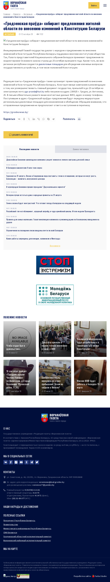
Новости (16, 13)
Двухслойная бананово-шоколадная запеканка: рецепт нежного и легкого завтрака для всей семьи (48, 159)
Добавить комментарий (22, 134)
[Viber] (39, 119)
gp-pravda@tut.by (34, 91)
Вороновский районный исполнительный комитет (27, 540)
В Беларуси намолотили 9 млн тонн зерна (24, 167)
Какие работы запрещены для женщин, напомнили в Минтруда (33, 238)
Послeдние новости (29, 149)
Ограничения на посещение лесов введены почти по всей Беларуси (34, 230)
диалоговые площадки (51, 64)
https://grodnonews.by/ (15, 112)
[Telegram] (53, 119)
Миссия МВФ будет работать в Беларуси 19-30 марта (90, 384)
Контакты (9, 472)
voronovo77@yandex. (42, 485)
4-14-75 (36, 492)
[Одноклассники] (24, 119)
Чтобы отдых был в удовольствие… (15, 347)
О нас (6, 428)
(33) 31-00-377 (18, 498)
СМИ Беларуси (10, 532)
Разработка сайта (82, 576)
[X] (29, 119)
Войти (94, 5)
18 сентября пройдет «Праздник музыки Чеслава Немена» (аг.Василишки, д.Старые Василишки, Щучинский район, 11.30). (18, 379)
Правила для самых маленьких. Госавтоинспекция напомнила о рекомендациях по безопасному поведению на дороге (52, 221)
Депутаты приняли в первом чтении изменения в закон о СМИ (54, 345)
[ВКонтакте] (19, 119)
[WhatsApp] (43, 119)
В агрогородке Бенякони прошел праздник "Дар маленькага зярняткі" (36, 186)
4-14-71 (38, 495)
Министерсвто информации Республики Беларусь (27, 528)
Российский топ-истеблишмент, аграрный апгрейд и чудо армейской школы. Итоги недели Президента (50, 211)
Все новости (55, 245)
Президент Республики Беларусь (19, 520)
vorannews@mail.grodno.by (51, 482)
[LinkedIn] (34, 119)
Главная (6, 13)
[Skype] (48, 119)
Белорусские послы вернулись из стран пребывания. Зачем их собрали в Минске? (52, 382)
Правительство (10, 524)
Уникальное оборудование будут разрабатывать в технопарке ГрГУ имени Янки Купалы (89, 343)
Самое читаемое (81, 149)
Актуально (28, 13)
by (53, 485)
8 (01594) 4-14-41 (32, 490)
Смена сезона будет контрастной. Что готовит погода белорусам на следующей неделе (43, 203)
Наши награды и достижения (20, 506)
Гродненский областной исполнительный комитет (27, 536)
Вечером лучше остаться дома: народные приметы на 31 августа (34, 194)
